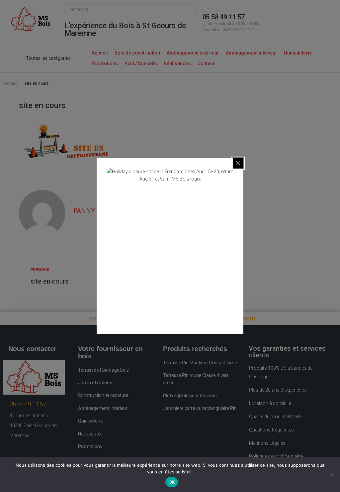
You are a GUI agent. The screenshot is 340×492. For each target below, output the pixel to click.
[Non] (331, 474)
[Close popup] (238, 163)
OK (172, 482)
